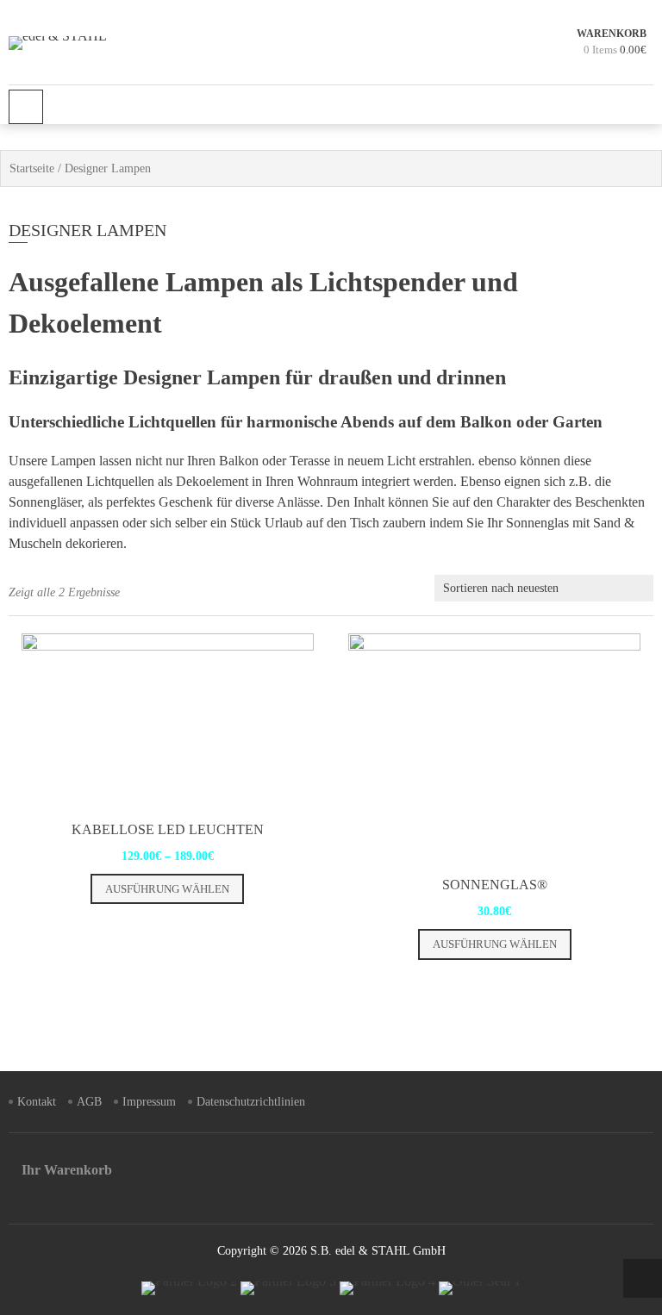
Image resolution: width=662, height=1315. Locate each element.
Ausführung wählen (167, 888)
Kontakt (36, 1101)
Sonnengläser (45, 502)
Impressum (149, 1101)
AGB (89, 1101)
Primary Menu (26, 107)
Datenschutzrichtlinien (251, 1101)
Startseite (31, 168)
